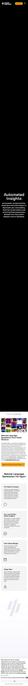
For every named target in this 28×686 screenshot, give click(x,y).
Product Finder (12, 456)
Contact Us (20, 456)
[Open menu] (25, 3)
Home (9, 414)
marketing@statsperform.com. (12, 460)
